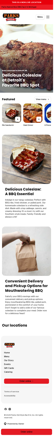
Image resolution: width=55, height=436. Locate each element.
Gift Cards (9, 368)
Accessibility (9, 396)
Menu (40, 17)
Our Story (9, 360)
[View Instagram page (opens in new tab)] (9, 409)
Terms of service (11, 391)
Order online (26, 431)
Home (7, 352)
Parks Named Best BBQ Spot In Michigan (19, 7)
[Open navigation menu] (47, 17)
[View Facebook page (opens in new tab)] (5, 409)
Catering (8, 372)
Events (7, 364)
